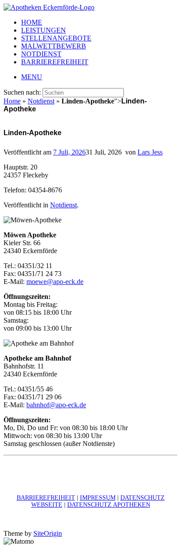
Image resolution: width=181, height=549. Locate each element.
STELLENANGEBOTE (56, 38)
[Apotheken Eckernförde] (49, 7)
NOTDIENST (41, 54)
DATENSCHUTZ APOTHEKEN (108, 504)
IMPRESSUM (98, 497)
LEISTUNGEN (43, 30)
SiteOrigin (47, 533)
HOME (31, 22)
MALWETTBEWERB (53, 46)
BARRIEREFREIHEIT (54, 62)
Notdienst (41, 101)
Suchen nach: (22, 92)
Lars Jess (150, 152)
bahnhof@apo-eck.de (56, 405)
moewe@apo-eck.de (54, 281)
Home (12, 101)
